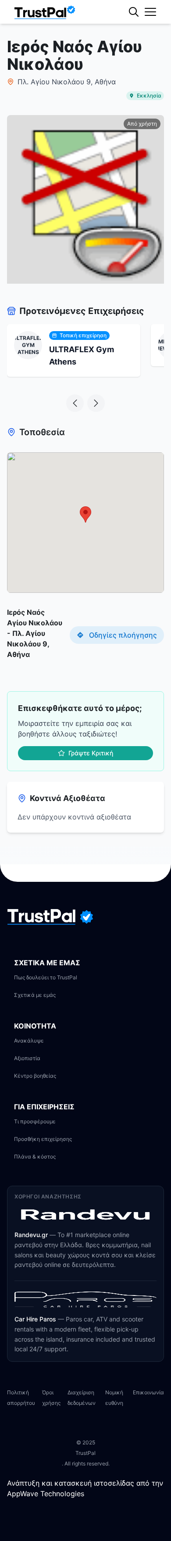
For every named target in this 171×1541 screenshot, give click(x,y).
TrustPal (85, 1453)
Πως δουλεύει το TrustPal (45, 977)
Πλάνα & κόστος (35, 1156)
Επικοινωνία (148, 1392)
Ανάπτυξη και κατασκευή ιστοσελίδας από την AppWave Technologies (85, 1488)
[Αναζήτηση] (151, 42)
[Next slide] (96, 403)
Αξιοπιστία (27, 1058)
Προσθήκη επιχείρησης (43, 1139)
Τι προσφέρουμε (35, 1121)
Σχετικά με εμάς (35, 995)
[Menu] (150, 12)
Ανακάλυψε (29, 1040)
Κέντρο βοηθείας (35, 1075)
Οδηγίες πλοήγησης (123, 635)
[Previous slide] (75, 403)
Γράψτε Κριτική (90, 753)
